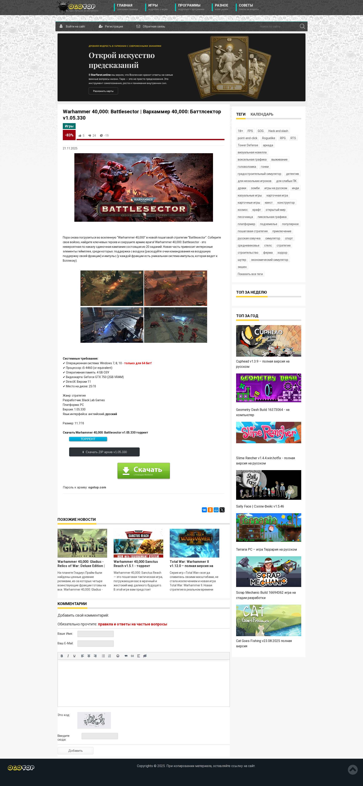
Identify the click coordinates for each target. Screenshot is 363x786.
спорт (289, 238)
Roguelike (268, 138)
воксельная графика (252, 159)
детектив (292, 173)
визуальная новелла (252, 152)
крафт (257, 209)
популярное (290, 224)
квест (269, 202)
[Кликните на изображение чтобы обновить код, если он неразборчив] (94, 728)
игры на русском (275, 188)
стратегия (284, 245)
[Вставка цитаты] (126, 656)
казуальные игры (250, 195)
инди (295, 188)
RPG (283, 138)
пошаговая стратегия (253, 231)
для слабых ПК (286, 181)
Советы (249, 7)
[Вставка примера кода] (132, 656)
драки (242, 188)
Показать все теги (250, 274)
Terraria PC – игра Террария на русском (266, 549)
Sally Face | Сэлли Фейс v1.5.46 (260, 506)
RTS (293, 138)
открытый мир (275, 209)
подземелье (268, 224)
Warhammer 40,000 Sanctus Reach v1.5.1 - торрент (136, 564)
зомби (255, 188)
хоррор (282, 252)
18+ (240, 131)
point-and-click (247, 138)
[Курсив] (68, 656)
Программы (191, 7)
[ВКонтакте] (204, 509)
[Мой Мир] (216, 509)
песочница (245, 217)
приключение (281, 231)
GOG (261, 131)
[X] (222, 509)
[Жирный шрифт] (62, 656)
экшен (242, 267)
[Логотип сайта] (77, 7)
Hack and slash (278, 131)
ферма (268, 252)
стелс (268, 245)
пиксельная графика (272, 217)
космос (243, 209)
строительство (248, 252)
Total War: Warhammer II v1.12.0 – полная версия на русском (191, 566)
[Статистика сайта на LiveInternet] (32, 779)
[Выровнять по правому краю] (95, 656)
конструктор (286, 202)
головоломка (247, 166)
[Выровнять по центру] (89, 656)
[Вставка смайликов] (118, 656)
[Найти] (302, 26)
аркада (268, 145)
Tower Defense (248, 145)
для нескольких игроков (254, 181)
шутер (242, 259)
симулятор (272, 238)
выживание (279, 159)
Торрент (88, 439)
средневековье (248, 245)
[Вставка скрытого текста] (145, 656)
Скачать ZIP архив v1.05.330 (106, 452)
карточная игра (277, 195)
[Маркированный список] (103, 656)
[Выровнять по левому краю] (82, 656)
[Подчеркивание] (74, 656)
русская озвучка (249, 238)
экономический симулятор (269, 259)
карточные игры (249, 202)
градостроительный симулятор (259, 173)
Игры (158, 7)
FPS (250, 131)
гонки (265, 166)
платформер (246, 224)
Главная (127, 7)
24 (94, 135)
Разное (221, 7)
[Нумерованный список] (110, 656)
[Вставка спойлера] (138, 656)
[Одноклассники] (210, 509)
